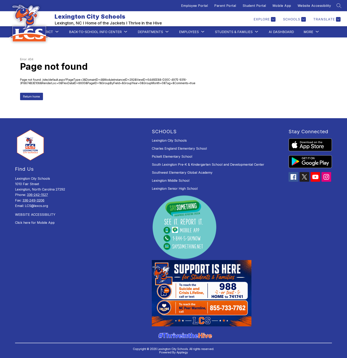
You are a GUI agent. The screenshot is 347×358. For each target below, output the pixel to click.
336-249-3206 (33, 200)
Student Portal (254, 6)
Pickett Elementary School (172, 156)
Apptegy (182, 352)
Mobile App (281, 6)
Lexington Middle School (170, 180)
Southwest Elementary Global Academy (182, 172)
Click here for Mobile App (35, 223)
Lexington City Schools (169, 140)
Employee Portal (194, 6)
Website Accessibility (314, 6)
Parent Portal (225, 6)
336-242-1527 (37, 195)
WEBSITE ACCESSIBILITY (35, 215)
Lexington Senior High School (175, 189)
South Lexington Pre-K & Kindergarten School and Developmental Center (208, 164)
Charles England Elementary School (179, 148)
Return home (31, 96)
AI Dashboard (281, 32)
